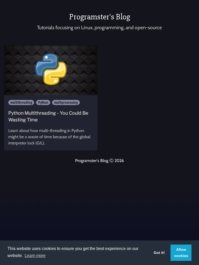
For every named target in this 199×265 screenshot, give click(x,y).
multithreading (21, 102)
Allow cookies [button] (181, 252)
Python (43, 102)
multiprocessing (66, 102)
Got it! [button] (159, 253)
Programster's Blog (99, 17)
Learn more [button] (35, 255)
